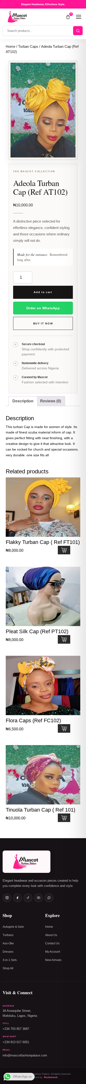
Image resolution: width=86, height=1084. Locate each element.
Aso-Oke (8, 943)
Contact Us (52, 943)
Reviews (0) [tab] (50, 401)
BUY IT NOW (43, 323)
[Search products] (78, 30)
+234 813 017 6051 (16, 1042)
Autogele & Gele (13, 926)
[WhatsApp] (49, 898)
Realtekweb (51, 1077)
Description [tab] (22, 401)
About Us (51, 935)
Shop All (8, 968)
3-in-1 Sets (10, 960)
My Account (52, 951)
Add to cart (43, 292)
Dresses (8, 951)
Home (10, 46)
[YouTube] (38, 898)
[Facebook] (17, 898)
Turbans (8, 935)
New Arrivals (53, 960)
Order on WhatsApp (43, 308)
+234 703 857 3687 (16, 1029)
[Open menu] (79, 17)
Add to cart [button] (64, 550)
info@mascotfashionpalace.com (25, 1055)
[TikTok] (28, 898)
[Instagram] (7, 898)
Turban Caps (28, 46)
